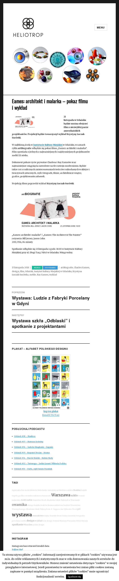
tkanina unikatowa (55, 505)
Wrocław (28, 524)
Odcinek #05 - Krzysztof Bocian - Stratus (32, 452)
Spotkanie (50, 268)
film (22, 271)
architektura (61, 490)
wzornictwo (38, 515)
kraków (44, 505)
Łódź (23, 500)
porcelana (16, 521)
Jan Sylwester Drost (69, 509)
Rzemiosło (46, 496)
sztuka (70, 490)
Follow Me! (17, 549)
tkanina (76, 490)
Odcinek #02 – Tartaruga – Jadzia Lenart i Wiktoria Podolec (40, 463)
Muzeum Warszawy (67, 521)
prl (78, 509)
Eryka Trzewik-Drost (53, 516)
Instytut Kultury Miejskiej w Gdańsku (53, 271)
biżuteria (33, 490)
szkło (74, 495)
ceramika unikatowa (33, 496)
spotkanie (17, 524)
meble (32, 274)
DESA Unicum (82, 521)
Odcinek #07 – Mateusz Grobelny (28, 442)
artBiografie (67, 267)
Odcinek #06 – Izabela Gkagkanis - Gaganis (33, 447)
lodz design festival (51, 521)
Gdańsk (29, 271)
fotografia (80, 516)
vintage (30, 505)
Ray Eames (42, 274)
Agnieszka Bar (18, 490)
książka (37, 505)
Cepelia (15, 496)
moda (27, 490)
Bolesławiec (42, 490)
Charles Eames (81, 267)
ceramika (19, 505)
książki (84, 490)
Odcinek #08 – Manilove (24, 436)
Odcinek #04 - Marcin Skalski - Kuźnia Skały (33, 458)
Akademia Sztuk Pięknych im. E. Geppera (43, 509)
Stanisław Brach (39, 500)
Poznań (81, 496)
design (15, 271)
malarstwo (16, 500)
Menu (101, 27)
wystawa (22, 515)
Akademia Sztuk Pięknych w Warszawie (63, 500)
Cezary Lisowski (68, 516)
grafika (21, 496)
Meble (37, 268)
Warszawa (60, 495)
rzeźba (23, 521)
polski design (38, 525)
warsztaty (52, 490)
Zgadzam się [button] (74, 576)
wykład (53, 274)
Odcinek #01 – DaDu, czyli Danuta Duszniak (33, 469)
